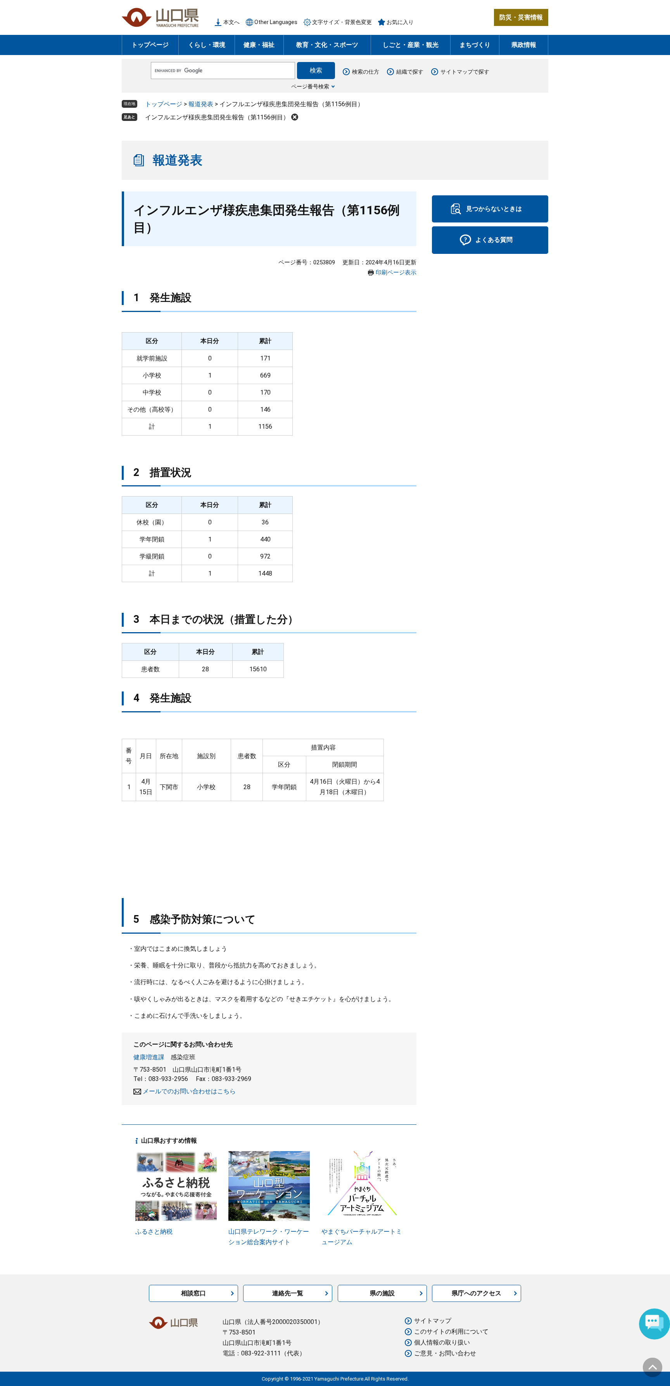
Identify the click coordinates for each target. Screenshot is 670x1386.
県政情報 (523, 44)
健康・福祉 (259, 44)
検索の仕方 (365, 72)
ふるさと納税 (154, 1231)
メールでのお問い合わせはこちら (189, 1091)
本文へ (231, 22)
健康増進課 (148, 1057)
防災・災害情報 (521, 17)
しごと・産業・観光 (411, 44)
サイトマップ (432, 1320)
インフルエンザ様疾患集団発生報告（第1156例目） (217, 117)
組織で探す (409, 72)
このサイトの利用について (451, 1331)
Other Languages (275, 22)
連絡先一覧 (287, 1293)
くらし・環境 (206, 44)
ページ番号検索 (310, 86)
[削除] (294, 117)
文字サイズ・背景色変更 (342, 22)
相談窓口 (193, 1293)
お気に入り (400, 22)
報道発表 (200, 104)
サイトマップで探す (464, 72)
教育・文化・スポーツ (327, 44)
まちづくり (474, 44)
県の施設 (382, 1293)
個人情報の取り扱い (442, 1342)
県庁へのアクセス (476, 1293)
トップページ (150, 44)
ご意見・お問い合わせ (445, 1353)
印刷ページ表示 (396, 272)
